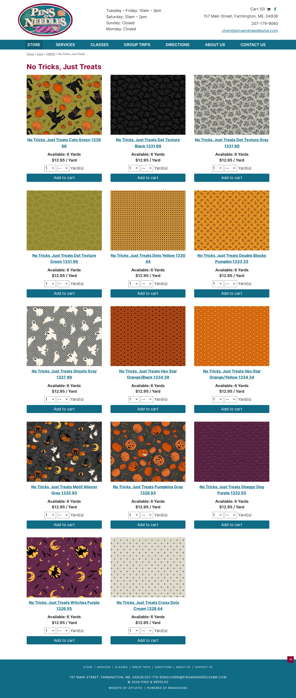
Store (33, 44)
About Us (215, 44)
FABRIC (50, 54)
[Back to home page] (45, 19)
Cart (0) (258, 9)
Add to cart (64, 177)
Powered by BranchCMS (167, 688)
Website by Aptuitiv (125, 688)
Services (104, 667)
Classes (100, 44)
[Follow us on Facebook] (275, 9)
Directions (178, 44)
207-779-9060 (264, 23)
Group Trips (137, 44)
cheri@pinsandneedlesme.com (250, 30)
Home (30, 54)
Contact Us (253, 44)
